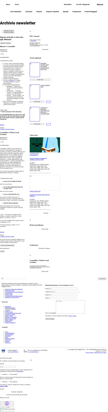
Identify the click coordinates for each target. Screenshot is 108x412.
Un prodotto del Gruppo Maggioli (14, 292)
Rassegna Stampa (9, 338)
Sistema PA (8, 306)
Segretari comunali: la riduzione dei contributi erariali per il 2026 (38, 159)
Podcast (7, 341)
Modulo (2, 125)
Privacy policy (9, 294)
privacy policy (72, 316)
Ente (46, 298)
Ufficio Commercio (10, 322)
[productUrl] (35, 76)
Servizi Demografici (10, 318)
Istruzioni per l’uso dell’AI (12, 297)
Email (46, 295)
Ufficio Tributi (9, 316)
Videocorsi (8, 340)
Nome (46, 288)
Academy (7, 310)
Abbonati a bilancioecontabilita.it (14, 289)
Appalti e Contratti (10, 314)
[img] (31, 360)
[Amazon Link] (48, 102)
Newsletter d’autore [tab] (8, 30)
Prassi (6, 337)
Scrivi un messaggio (50, 313)
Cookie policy (9, 293)
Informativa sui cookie (100, 352)
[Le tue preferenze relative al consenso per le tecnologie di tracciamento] (8, 409)
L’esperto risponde (52, 11)
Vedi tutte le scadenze (44, 248)
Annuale (3, 43)
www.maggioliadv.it (33, 351)
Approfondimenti (9, 333)
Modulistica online (10, 308)
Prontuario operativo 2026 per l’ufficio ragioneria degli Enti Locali (45, 66)
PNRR (34, 15)
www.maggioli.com (13, 351)
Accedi (2, 251)
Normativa (8, 336)
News (6, 332)
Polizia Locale (9, 312)
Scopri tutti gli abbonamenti (7, 245)
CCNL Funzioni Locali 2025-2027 (49, 15)
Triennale (8, 43)
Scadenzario (76, 11)
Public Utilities (9, 320)
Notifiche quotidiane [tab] (9, 32)
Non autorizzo (13, 374)
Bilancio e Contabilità (11, 317)
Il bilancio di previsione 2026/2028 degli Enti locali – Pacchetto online (45, 110)
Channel (39, 11)
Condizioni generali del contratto (13, 296)
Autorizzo (4, 374)
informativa (20, 371)
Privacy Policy (89, 352)
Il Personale (8, 321)
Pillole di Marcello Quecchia (72, 15)
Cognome (47, 291)
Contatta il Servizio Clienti (7, 129)
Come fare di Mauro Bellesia (92, 15)
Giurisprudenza (9, 334)
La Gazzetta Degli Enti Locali (13, 313)
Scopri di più (33, 40)
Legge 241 (8, 342)
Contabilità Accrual (22, 15)
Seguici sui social (9, 290)
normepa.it (11, 80)
